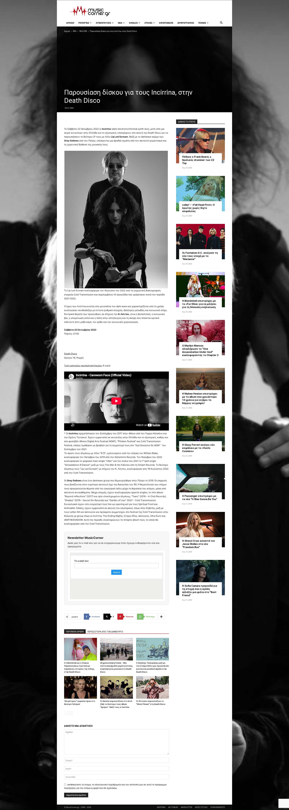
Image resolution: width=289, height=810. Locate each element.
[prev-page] (66, 713)
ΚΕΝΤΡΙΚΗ (161, 807)
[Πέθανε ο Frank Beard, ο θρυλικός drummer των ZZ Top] (200, 145)
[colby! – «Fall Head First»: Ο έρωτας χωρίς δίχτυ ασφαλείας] (200, 193)
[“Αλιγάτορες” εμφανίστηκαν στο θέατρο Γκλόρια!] (80, 687)
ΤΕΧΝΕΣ (202, 22)
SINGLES (133, 22)
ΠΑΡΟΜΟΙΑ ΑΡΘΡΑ (75, 631)
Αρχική (67, 31)
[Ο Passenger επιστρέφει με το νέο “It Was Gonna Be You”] (200, 481)
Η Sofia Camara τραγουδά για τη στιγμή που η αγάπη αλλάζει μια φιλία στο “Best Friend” (199, 590)
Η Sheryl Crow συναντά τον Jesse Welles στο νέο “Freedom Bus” (198, 544)
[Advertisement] (170, 11)
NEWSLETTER (186, 807)
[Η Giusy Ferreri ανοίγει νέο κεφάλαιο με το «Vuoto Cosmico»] (200, 433)
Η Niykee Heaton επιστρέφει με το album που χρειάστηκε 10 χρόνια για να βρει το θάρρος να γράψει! (199, 398)
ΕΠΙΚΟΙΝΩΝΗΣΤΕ (218, 807)
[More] (161, 617)
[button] (221, 23)
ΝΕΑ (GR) (83, 31)
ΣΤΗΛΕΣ (148, 22)
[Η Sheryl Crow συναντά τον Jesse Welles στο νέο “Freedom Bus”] (200, 529)
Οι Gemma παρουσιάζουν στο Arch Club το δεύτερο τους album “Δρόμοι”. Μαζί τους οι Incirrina (116, 704)
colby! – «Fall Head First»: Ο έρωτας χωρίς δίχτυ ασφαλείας (198, 208)
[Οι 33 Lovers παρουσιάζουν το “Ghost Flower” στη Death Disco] (152, 687)
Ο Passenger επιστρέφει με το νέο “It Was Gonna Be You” (199, 497)
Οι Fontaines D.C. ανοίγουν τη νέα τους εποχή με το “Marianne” (200, 256)
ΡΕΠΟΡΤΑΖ (83, 22)
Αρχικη (70, 22)
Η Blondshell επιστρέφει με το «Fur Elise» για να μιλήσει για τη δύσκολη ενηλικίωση (199, 304)
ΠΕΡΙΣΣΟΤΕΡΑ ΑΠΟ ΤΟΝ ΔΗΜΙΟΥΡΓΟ (105, 631)
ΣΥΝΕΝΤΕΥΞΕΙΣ (103, 22)
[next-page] (71, 713)
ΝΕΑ (120, 22)
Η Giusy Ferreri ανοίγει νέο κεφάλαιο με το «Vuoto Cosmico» (198, 448)
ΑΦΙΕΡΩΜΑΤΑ (166, 22)
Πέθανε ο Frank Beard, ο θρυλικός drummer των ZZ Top (198, 160)
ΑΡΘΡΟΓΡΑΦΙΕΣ (185, 22)
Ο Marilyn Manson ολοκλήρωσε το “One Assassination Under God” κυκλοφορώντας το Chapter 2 (200, 350)
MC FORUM (173, 807)
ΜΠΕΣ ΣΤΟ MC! (201, 807)
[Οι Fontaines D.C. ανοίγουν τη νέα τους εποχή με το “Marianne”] (200, 241)
